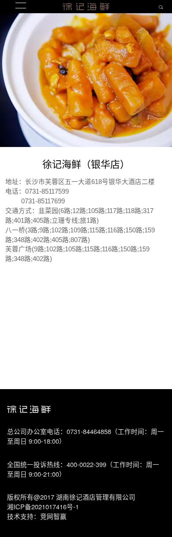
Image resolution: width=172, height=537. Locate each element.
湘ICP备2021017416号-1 (43, 506)
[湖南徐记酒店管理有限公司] (86, 6)
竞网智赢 (53, 516)
